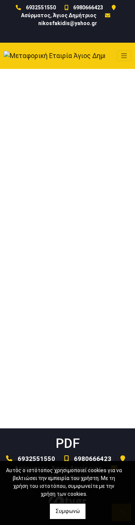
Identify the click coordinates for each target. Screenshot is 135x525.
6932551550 (41, 7)
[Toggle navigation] (124, 56)
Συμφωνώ (68, 511)
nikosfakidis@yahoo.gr (67, 23)
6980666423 (88, 7)
